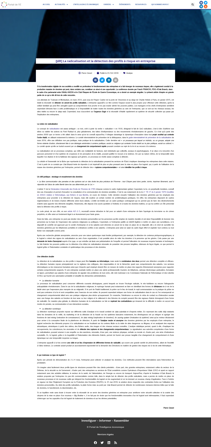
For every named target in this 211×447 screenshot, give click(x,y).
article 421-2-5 (74, 212)
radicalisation (54, 129)
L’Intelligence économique (86, 5)
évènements (124, 5)
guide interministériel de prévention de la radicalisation (150, 138)
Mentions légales (105, 434)
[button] (193, 5)
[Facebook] (201, 3)
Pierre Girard (87, 73)
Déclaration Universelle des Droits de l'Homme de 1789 (73, 189)
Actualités (60, 5)
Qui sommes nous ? (160, 5)
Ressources (140, 5)
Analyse (129, 73)
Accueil (46, 5)
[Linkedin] (201, 6)
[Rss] (205, 6)
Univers (107, 5)
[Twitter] (205, 3)
